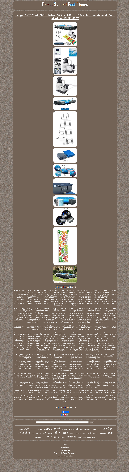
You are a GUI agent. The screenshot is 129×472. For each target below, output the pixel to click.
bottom (71, 429)
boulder (50, 433)
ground (47, 436)
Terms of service (65, 456)
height (95, 433)
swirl (26, 428)
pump (83, 433)
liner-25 (78, 433)
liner (58, 432)
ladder (99, 429)
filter (37, 433)
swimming (24, 432)
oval (110, 432)
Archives (65, 447)
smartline (91, 437)
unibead (71, 436)
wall (89, 433)
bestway (64, 429)
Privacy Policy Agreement (65, 453)
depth (94, 429)
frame (40, 429)
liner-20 (63, 437)
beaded (71, 433)
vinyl (79, 437)
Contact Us (65, 450)
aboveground (33, 429)
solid (84, 437)
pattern (38, 437)
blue (65, 432)
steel (43, 433)
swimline (103, 433)
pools (56, 436)
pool (57, 428)
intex (33, 433)
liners (21, 429)
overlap (107, 428)
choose (79, 429)
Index (65, 444)
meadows (87, 429)
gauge (48, 428)
